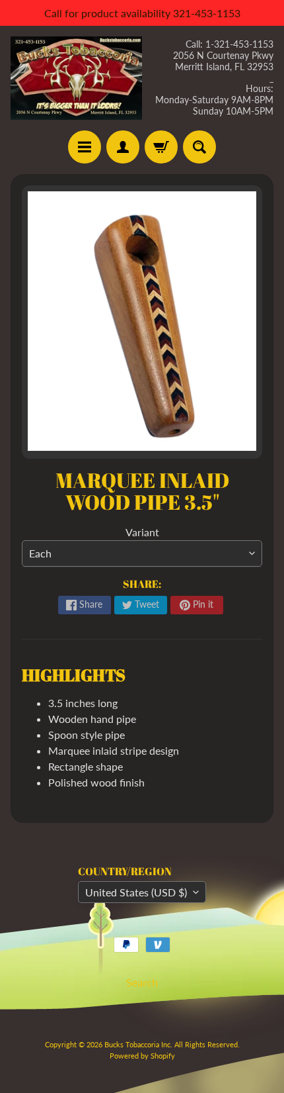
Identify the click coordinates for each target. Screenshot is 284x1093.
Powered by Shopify (142, 1055)
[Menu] (84, 147)
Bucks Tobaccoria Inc (137, 1044)
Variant (142, 532)
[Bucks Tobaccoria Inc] (76, 78)
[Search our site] (199, 147)
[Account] (122, 147)
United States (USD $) (136, 892)
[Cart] (161, 147)
